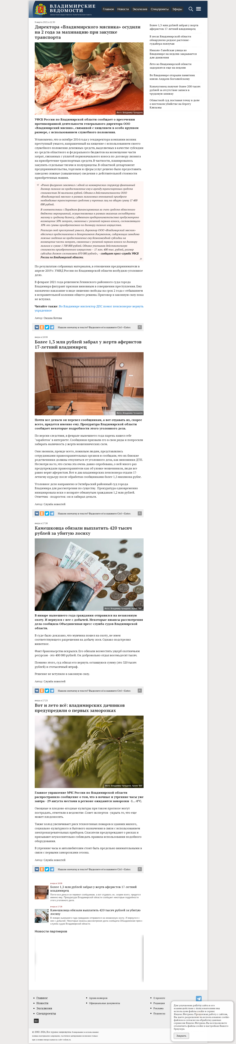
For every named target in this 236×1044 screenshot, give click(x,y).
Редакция (159, 1003)
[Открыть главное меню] (198, 10)
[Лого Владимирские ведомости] (65, 9)
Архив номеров (98, 998)
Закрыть (181, 1035)
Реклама (158, 1008)
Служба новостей (54, 504)
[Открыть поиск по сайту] (191, 10)
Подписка (159, 1013)
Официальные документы (104, 1003)
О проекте (159, 998)
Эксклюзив (140, 9)
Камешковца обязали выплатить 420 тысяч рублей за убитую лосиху (95, 912)
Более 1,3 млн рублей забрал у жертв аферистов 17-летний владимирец (93, 888)
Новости (123, 9)
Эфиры (177, 9)
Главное (108, 9)
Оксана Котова (53, 318)
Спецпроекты (160, 9)
